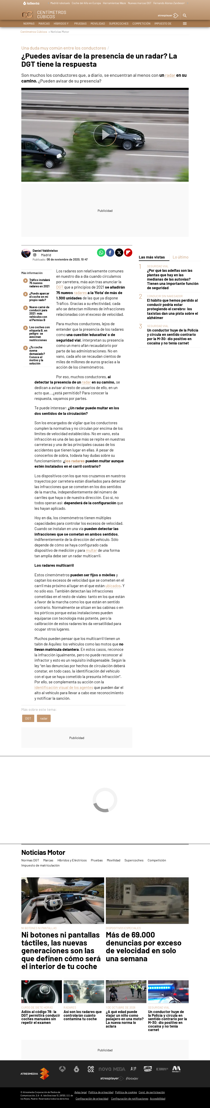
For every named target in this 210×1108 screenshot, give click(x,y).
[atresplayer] (166, 15)
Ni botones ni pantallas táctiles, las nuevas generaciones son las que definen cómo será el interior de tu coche (61, 950)
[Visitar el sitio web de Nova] (105, 1069)
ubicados (113, 585)
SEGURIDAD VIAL (158, 266)
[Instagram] (35, 255)
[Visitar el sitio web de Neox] (91, 1069)
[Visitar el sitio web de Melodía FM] (176, 1069)
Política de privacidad (100, 1092)
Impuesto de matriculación (165, 24)
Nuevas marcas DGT (139, 3)
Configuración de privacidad (92, 1098)
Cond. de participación (152, 1092)
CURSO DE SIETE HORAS (37, 1007)
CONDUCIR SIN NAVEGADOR (165, 296)
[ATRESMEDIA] (35, 1073)
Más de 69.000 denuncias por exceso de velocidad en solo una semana (143, 946)
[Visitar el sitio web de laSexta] (76, 1069)
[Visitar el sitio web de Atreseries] (134, 1069)
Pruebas (80, 23)
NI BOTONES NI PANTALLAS (39, 928)
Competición (141, 23)
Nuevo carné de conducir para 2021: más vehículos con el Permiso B (39, 314)
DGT (60, 287)
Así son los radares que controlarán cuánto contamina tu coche (83, 1015)
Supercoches (118, 23)
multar (91, 550)
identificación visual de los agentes (63, 687)
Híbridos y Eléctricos (62, 24)
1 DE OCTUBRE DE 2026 (120, 1007)
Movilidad (98, 23)
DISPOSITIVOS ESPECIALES (123, 928)
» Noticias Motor (58, 31)
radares (81, 292)
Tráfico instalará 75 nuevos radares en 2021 (39, 283)
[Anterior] (47, 3)
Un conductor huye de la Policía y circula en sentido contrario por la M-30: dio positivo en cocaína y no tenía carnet (172, 336)
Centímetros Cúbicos (34, 31)
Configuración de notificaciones (129, 1098)
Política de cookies (126, 1092)
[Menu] (184, 23)
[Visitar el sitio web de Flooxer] (132, 1078)
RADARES (70, 1007)
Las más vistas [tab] (152, 257)
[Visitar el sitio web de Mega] (119, 1069)
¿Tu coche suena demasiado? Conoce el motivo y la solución (37, 355)
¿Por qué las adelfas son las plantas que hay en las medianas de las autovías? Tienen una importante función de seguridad (173, 279)
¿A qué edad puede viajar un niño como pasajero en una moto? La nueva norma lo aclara (125, 1019)
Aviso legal (80, 1092)
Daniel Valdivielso (45, 250)
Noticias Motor (43, 852)
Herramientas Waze (114, 3)
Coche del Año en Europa (86, 3)
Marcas (44, 23)
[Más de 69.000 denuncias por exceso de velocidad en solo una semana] (147, 900)
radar (169, 75)
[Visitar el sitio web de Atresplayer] (112, 1078)
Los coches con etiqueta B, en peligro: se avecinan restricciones (39, 334)
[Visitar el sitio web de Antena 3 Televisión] (62, 1069)
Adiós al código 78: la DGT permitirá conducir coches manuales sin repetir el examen (40, 1017)
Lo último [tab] (180, 257)
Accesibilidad (157, 1098)
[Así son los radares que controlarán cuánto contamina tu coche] (84, 992)
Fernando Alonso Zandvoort (169, 3)
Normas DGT (28, 24)
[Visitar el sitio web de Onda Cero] (148, 1069)
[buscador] (184, 16)
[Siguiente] (187, 3)
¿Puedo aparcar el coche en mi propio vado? (39, 297)
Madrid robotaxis (60, 3)
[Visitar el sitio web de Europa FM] (162, 1069)
